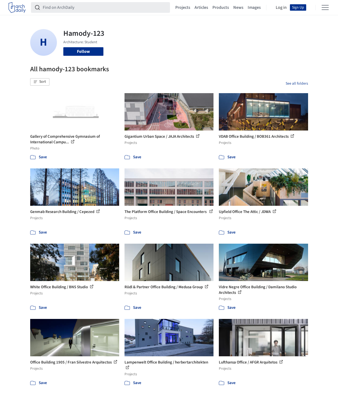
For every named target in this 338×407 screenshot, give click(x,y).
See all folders (297, 83)
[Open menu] (325, 7)
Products (220, 7)
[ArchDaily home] (17, 7)
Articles (201, 7)
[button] (39, 82)
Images (254, 7)
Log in (281, 7)
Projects (182, 7)
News (238, 7)
